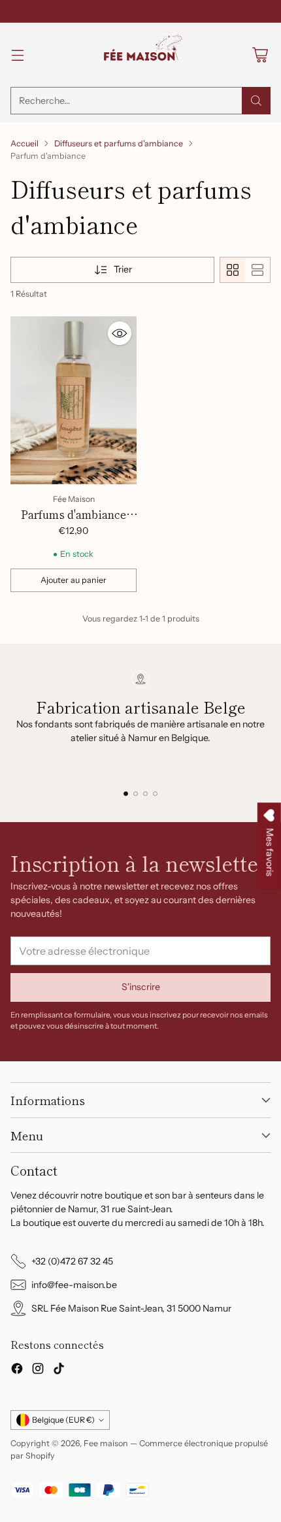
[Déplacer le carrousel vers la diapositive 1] (126, 793)
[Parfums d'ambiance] (73, 400)
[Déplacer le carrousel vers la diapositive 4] (155, 793)
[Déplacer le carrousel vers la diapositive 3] (145, 793)
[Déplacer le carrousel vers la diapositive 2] (135, 793)
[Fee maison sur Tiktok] (59, 1370)
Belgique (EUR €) (63, 1420)
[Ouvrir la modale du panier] (259, 55)
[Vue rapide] (119, 333)
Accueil (24, 143)
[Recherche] (256, 100)
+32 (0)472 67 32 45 (72, 1261)
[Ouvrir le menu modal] (17, 55)
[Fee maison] (140, 54)
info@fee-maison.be (74, 1285)
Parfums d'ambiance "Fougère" (73, 522)
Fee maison (106, 1443)
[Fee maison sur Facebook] (17, 1370)
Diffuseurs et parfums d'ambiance (118, 143)
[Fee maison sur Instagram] (38, 1370)
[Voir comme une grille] (232, 269)
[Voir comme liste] (257, 269)
